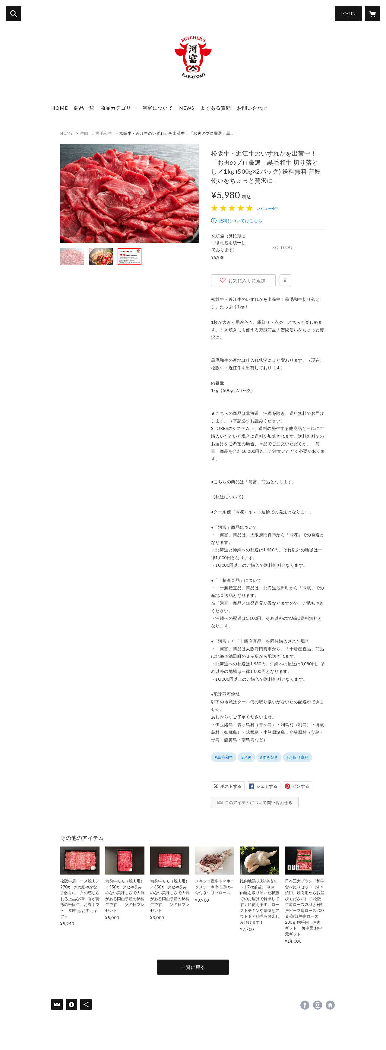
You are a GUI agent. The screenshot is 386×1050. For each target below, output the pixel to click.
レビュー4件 (267, 208)
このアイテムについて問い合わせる (258, 802)
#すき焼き (269, 757)
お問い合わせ (252, 108)
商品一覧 (84, 108)
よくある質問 (215, 108)
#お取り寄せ (297, 757)
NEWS (186, 108)
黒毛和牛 (104, 133)
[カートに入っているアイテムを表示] (372, 13)
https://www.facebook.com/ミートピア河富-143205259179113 (304, 1005)
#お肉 (246, 757)
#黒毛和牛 (224, 757)
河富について (157, 108)
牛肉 (84, 133)
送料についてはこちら (240, 220)
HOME (59, 108)
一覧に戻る (193, 967)
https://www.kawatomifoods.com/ (330, 1005)
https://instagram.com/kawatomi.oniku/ (317, 1005)
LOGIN (348, 13)
